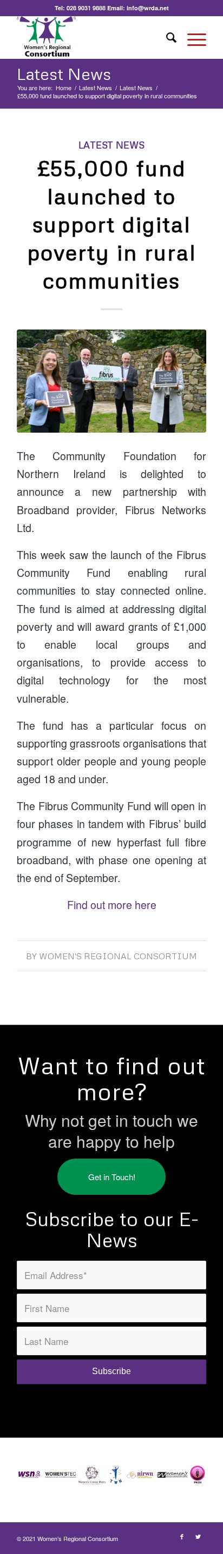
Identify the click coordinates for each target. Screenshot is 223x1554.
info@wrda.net (148, 8)
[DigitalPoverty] (111, 381)
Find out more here (111, 904)
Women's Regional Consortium (118, 956)
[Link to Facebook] (182, 1536)
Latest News (64, 74)
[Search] (165, 37)
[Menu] (191, 37)
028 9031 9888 (86, 8)
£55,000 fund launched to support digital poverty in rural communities (111, 223)
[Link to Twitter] (198, 1536)
